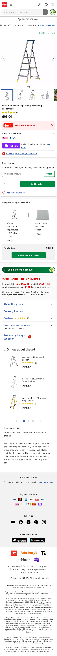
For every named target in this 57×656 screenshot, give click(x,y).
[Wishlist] (46, 4)
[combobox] (22, 12)
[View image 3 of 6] (32, 95)
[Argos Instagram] (44, 522)
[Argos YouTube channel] (13, 522)
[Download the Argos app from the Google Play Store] (37, 542)
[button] (47, 33)
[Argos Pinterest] (36, 522)
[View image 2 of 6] (19, 95)
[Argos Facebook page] (21, 522)
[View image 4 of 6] (45, 95)
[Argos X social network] (28, 522)
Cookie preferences (37, 569)
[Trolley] (52, 4)
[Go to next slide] (53, 58)
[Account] (40, 4)
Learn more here (45, 482)
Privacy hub (28, 566)
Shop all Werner (47, 25)
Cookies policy (18, 569)
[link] (28, 152)
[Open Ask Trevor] (53, 12)
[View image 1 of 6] (6, 95)
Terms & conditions (29, 572)
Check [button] (49, 173)
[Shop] (11, 4)
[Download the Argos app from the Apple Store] (19, 542)
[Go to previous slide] (3, 58)
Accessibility (14, 566)
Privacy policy (42, 566)
